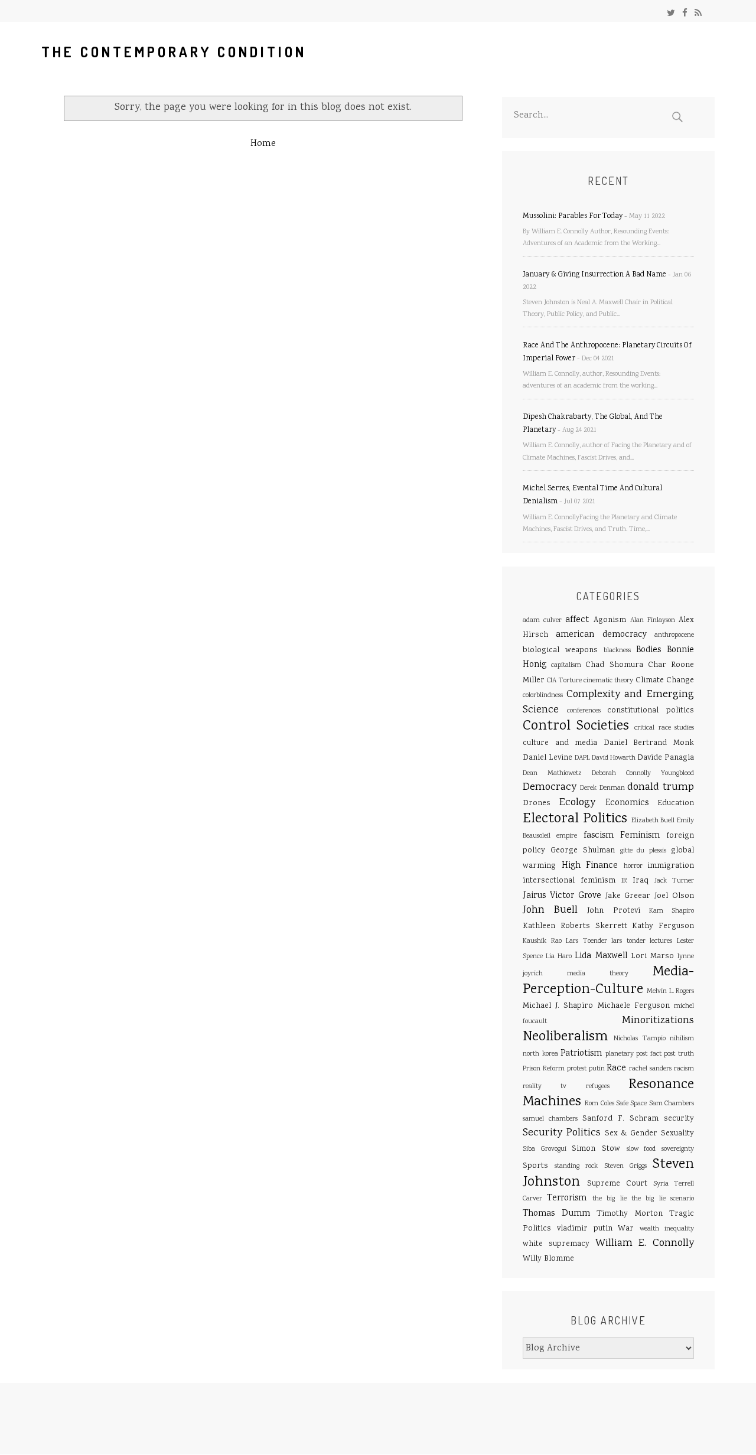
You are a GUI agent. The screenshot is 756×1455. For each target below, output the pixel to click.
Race (616, 1068)
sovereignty (678, 1149)
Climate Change (665, 680)
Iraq (641, 881)
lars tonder (628, 941)
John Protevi (613, 911)
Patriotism (581, 1053)
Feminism (640, 835)
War (626, 1229)
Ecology (577, 802)
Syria (661, 1184)
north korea (540, 1054)
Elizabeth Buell (653, 821)
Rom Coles (599, 1104)
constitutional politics (650, 711)
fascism (599, 835)
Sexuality (677, 1134)
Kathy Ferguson (663, 926)
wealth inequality (667, 1229)
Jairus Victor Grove (562, 896)
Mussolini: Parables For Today (573, 216)
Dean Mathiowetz (552, 774)
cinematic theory (608, 681)
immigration (670, 866)
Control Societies (576, 726)
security (679, 1119)
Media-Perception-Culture (608, 981)
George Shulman (582, 851)
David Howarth (614, 758)
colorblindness (543, 696)
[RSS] (698, 14)
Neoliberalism (565, 1037)
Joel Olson (674, 896)
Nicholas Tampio (639, 1039)
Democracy (549, 787)
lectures (661, 941)
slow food (641, 1149)
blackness (617, 651)
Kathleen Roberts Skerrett (575, 926)
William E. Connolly (645, 1243)
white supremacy (556, 1244)
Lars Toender (586, 941)
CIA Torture (564, 681)
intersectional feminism (569, 881)
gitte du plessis (643, 851)
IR (624, 881)
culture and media (560, 743)
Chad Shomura (614, 665)
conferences (584, 711)
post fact (649, 1054)
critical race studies (664, 728)
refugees (598, 1087)
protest (576, 1069)
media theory (597, 974)
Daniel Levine (547, 758)
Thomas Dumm (556, 1213)
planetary (619, 1054)
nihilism (682, 1039)
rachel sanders (650, 1069)
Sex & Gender (631, 1134)
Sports (535, 1166)
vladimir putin (584, 1229)
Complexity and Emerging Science (608, 702)
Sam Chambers (671, 1104)
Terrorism (566, 1198)
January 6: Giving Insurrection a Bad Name (594, 275)
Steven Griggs (625, 1166)
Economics (627, 803)
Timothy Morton (630, 1214)
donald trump (660, 787)
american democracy (601, 635)
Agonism (610, 620)
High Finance (590, 866)
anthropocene (674, 635)
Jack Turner (674, 881)
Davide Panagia (665, 758)
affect (577, 620)
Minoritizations (658, 1020)
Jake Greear (628, 896)
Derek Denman (602, 788)
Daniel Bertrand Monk (649, 743)
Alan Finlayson (652, 621)
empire (566, 836)
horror (633, 866)
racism (684, 1069)
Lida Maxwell (601, 956)
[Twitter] (671, 14)
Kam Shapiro (671, 911)
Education (675, 803)
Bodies (648, 650)
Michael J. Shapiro (558, 1006)
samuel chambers (550, 1119)
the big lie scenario (662, 1199)
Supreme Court (617, 1184)
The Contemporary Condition (174, 52)
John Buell (550, 910)
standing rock (576, 1166)
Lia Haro (559, 957)
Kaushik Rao (542, 941)
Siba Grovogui (544, 1149)
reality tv (544, 1087)
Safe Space (631, 1104)
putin (597, 1069)
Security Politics (562, 1133)
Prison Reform (544, 1069)
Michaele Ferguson (634, 1006)
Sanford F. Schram (620, 1119)
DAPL (582, 758)
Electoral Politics (575, 819)
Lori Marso (652, 956)
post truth (679, 1054)
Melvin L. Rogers (670, 992)
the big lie (609, 1199)
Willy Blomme (548, 1259)
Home (263, 144)
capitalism (566, 665)
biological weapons (560, 650)
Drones (536, 803)
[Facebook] (684, 14)
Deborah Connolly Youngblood (643, 774)
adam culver (542, 621)
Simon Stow (596, 1149)
